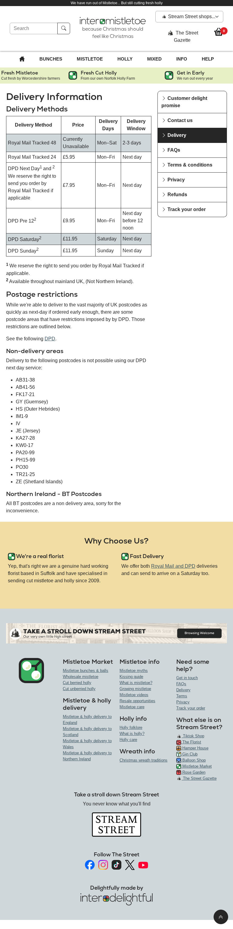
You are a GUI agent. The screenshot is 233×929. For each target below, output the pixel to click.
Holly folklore (131, 727)
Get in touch (187, 678)
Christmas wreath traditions (143, 760)
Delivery (176, 135)
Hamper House (194, 748)
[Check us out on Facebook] (90, 865)
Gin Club (189, 754)
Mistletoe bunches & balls (85, 670)
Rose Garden (193, 772)
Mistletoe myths (134, 670)
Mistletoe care (132, 707)
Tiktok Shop (193, 736)
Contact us (179, 120)
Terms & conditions (189, 164)
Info (181, 58)
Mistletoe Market (196, 766)
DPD (50, 338)
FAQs (173, 150)
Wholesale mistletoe (80, 676)
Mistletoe (90, 58)
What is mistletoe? (136, 682)
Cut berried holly (77, 682)
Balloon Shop (193, 760)
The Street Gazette (186, 36)
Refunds (176, 194)
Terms (181, 696)
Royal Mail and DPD (173, 566)
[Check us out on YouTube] (143, 864)
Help (208, 58)
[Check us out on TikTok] (116, 865)
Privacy (175, 179)
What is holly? (132, 733)
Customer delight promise (184, 102)
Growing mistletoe (135, 688)
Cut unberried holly (79, 688)
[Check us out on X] (130, 865)
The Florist (191, 742)
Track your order (186, 209)
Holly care (128, 739)
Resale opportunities (137, 701)
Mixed (154, 58)
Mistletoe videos (134, 695)
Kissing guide (131, 676)
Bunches (50, 58)
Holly (125, 58)
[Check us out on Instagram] (103, 865)
